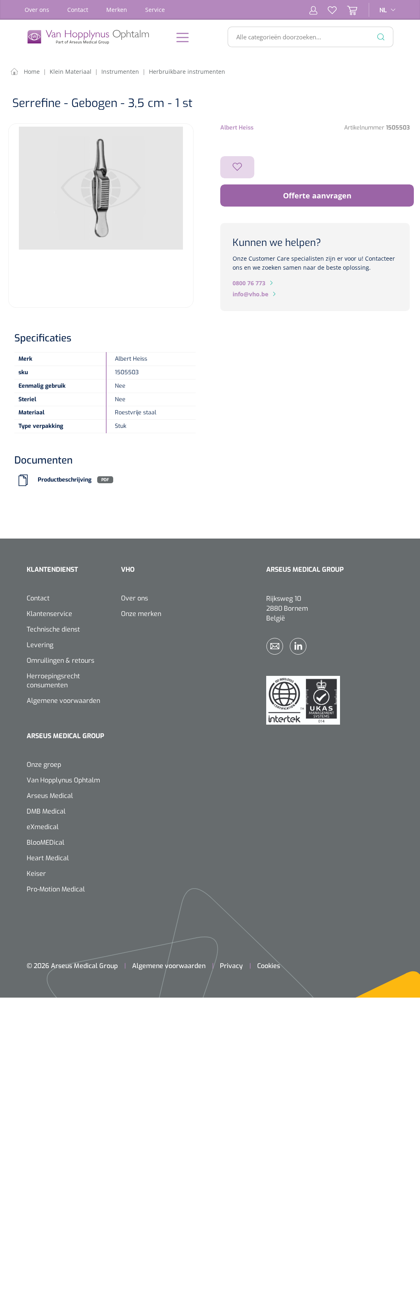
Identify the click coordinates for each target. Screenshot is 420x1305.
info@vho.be (250, 294)
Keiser (36, 873)
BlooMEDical (45, 842)
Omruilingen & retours (60, 660)
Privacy (231, 966)
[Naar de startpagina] (92, 37)
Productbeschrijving (64, 480)
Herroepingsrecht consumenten (53, 680)
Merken (116, 10)
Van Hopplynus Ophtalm (63, 780)
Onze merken (141, 613)
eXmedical (43, 827)
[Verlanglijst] (327, 10)
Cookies (268, 966)
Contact (77, 10)
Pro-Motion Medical (56, 889)
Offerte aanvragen (317, 195)
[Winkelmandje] (347, 10)
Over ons (37, 10)
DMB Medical (46, 811)
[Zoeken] (381, 37)
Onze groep (44, 764)
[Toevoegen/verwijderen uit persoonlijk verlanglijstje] (237, 167)
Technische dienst (53, 629)
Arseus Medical (50, 795)
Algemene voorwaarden (63, 700)
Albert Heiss (236, 128)
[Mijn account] (313, 10)
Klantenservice (49, 613)
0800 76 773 (249, 283)
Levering (40, 645)
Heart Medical (48, 858)
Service (155, 10)
